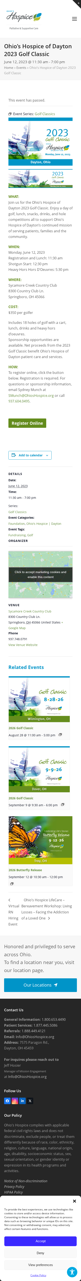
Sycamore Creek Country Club (29, 611)
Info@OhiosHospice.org (34, 1036)
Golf (30, 535)
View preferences (40, 1265)
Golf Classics (17, 512)
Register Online (27, 423)
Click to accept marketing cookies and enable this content (40, 574)
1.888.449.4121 (33, 1031)
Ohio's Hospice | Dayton (43, 524)
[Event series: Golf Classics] (60, 734)
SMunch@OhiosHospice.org (31, 395)
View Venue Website (23, 645)
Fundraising (17, 535)
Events (21, 67)
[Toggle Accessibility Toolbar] (72, 1272)
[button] (74, 1201)
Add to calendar (31, 455)
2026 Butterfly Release (25, 870)
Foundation (16, 524)
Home (8, 67)
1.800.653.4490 (53, 1019)
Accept (41, 1241)
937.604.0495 (19, 401)
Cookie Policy (38, 1275)
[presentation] (39, 699)
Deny (40, 1253)
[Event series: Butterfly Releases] (11, 883)
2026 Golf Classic (21, 728)
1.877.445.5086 (45, 1025)
